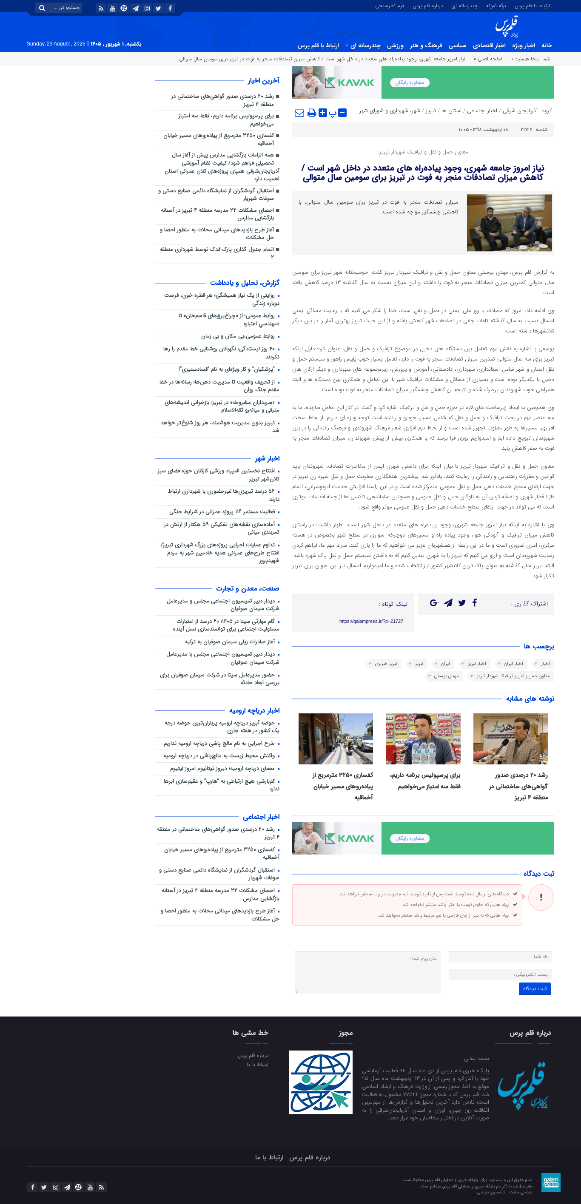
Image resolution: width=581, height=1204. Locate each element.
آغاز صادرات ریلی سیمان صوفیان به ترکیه (230, 642)
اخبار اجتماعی (482, 110)
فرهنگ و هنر (426, 45)
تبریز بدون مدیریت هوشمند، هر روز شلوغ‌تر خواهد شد (220, 427)
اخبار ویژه (523, 45)
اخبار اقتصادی (489, 45)
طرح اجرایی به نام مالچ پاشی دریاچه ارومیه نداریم (220, 744)
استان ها (451, 110)
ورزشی (395, 45)
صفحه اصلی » (488, 59)
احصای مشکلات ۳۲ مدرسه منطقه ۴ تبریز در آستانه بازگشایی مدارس (217, 215)
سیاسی (458, 45)
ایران (445, 663)
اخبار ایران (513, 663)
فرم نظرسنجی (389, 5)
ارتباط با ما (257, 1064)
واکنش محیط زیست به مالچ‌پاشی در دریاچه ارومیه (219, 756)
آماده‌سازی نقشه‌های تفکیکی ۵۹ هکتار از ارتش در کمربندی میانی (221, 529)
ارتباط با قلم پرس (532, 5)
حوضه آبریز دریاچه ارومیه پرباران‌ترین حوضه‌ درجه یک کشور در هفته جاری (222, 727)
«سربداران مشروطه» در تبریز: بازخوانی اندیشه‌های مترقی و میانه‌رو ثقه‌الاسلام (222, 407)
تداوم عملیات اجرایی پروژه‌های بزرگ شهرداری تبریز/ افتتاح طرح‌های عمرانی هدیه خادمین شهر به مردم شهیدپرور (220, 553)
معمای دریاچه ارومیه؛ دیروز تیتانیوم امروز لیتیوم (223, 769)
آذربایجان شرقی (520, 110)
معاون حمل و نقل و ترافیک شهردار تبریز (513, 676)
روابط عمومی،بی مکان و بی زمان (238, 336)
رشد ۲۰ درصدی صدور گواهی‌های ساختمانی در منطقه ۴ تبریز (518, 786)
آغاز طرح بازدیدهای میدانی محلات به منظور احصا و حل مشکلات (217, 234)
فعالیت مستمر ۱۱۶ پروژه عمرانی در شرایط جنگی (222, 512)
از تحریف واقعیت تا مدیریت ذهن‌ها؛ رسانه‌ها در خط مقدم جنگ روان (219, 386)
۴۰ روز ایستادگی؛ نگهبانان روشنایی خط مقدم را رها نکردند (221, 353)
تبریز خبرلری (386, 663)
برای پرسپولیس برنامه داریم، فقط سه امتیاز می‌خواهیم (226, 120)
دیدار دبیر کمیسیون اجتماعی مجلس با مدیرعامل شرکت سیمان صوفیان (222, 658)
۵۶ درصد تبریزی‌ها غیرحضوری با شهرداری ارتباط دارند (223, 496)
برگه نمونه (496, 5)
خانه (546, 45)
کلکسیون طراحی (492, 1192)
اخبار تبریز (477, 663)
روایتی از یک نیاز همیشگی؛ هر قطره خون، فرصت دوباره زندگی (221, 300)
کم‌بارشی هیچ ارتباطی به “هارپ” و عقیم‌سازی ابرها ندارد (221, 786)
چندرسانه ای (465, 5)
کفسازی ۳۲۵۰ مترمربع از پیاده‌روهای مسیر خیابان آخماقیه (343, 786)
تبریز (431, 110)
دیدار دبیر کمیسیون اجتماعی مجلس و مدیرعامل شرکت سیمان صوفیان (223, 605)
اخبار (545, 663)
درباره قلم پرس (428, 5)
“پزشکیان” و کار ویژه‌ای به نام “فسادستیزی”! (227, 370)
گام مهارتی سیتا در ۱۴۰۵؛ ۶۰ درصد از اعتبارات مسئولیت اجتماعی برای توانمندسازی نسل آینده (226, 626)
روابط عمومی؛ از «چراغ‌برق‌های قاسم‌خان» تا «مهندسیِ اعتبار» (229, 320)
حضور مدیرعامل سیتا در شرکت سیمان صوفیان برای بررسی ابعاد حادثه (219, 679)
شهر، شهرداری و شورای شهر (389, 110)
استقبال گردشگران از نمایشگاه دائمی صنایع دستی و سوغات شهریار (216, 195)
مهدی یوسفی (446, 676)
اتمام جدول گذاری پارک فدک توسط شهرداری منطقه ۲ (216, 254)
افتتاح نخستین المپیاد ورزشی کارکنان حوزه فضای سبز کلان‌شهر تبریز (218, 475)
